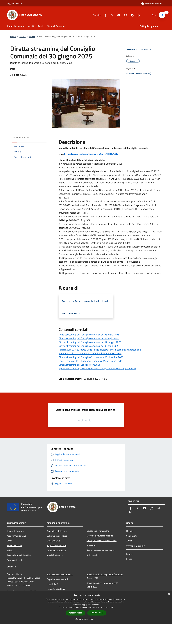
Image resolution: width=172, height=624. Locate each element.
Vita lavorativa (53, 540)
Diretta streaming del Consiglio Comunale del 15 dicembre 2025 (91, 357)
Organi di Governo (15, 531)
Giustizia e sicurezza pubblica (100, 535)
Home (13, 36)
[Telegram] (131, 15)
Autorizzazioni (93, 555)
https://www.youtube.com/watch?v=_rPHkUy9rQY (91, 154)
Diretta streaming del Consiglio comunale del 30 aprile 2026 (89, 346)
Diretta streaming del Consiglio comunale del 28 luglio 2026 (89, 334)
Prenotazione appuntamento (60, 574)
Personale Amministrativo (19, 555)
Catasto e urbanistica (56, 550)
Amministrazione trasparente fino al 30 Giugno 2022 (105, 576)
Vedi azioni (144, 49)
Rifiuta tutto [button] (96, 613)
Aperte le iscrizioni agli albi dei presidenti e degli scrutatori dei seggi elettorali (97, 368)
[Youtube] (117, 15)
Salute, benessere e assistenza (100, 550)
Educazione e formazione (98, 530)
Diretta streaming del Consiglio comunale (79, 365)
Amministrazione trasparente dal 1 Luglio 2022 (102, 584)
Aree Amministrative (16, 535)
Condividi (131, 49)
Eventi (129, 558)
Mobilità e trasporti (55, 555)
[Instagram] (124, 15)
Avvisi (129, 540)
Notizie (32, 36)
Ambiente (91, 545)
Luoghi (129, 554)
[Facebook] (104, 15)
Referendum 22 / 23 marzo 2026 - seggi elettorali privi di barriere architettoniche (100, 349)
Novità (22, 36)
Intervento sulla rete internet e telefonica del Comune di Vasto (90, 353)
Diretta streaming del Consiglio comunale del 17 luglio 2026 (89, 338)
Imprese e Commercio (56, 545)
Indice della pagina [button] (21, 137)
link (111, 607)
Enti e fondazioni (14, 545)
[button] (86, 619)
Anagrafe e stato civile (57, 531)
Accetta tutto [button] (75, 613)
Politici (10, 550)
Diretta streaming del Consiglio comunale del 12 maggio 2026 (90, 342)
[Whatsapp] (138, 15)
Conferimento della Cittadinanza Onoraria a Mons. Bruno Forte (90, 361)
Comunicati (131, 535)
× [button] (169, 594)
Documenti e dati (15, 560)
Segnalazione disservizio (58, 579)
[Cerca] (162, 15)
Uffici (9, 540)
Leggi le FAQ (52, 584)
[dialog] (86, 607)
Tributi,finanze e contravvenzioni (102, 540)
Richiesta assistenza (56, 588)
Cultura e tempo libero (57, 535)
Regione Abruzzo (14, 3)
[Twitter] (111, 15)
